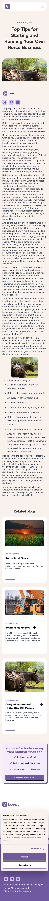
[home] (7, 6)
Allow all (24, 857)
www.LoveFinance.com (14, 477)
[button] (42, 6)
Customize (23, 865)
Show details (35, 849)
